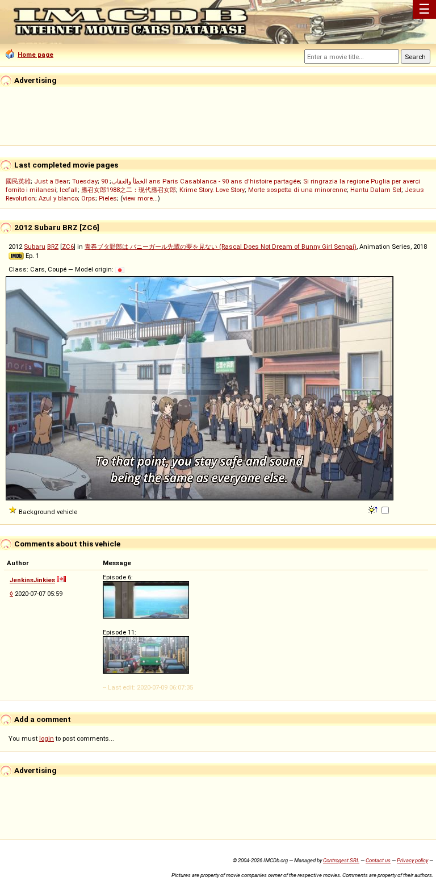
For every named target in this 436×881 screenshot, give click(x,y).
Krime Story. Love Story (212, 190)
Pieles (108, 198)
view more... (140, 198)
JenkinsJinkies (32, 580)
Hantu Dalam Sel (375, 190)
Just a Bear (51, 181)
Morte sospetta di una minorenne (297, 190)
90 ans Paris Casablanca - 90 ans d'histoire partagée (200, 181)
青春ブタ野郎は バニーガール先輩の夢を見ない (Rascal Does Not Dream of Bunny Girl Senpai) (221, 246)
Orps (88, 198)
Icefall (69, 190)
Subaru (34, 246)
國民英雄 (18, 181)
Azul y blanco (58, 198)
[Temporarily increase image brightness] (373, 509)
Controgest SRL (341, 860)
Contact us (378, 860)
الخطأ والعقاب (129, 181)
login (46, 738)
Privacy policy (412, 860)
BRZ (52, 246)
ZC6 (68, 246)
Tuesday (85, 181)
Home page (35, 55)
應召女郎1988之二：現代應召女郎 (128, 190)
